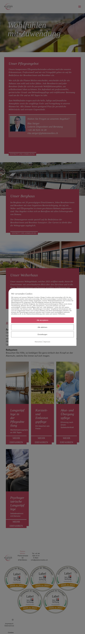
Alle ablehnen (42, 327)
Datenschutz (38, 342)
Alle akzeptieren (42, 320)
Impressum (47, 342)
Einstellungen (42, 334)
